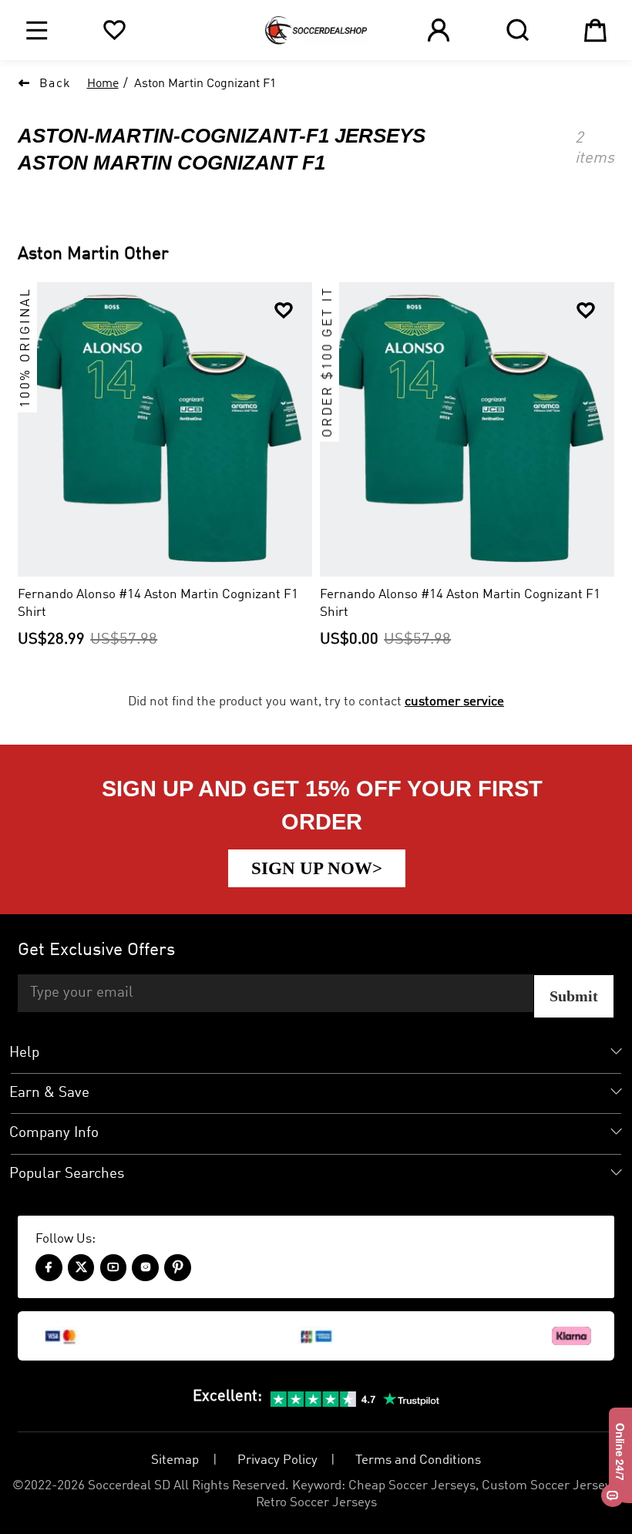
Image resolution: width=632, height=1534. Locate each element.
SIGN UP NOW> (316, 868)
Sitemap (175, 1460)
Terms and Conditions (418, 1460)
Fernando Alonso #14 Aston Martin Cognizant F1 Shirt (158, 603)
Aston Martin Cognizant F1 (205, 84)
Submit (574, 995)
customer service (454, 701)
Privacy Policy (277, 1460)
